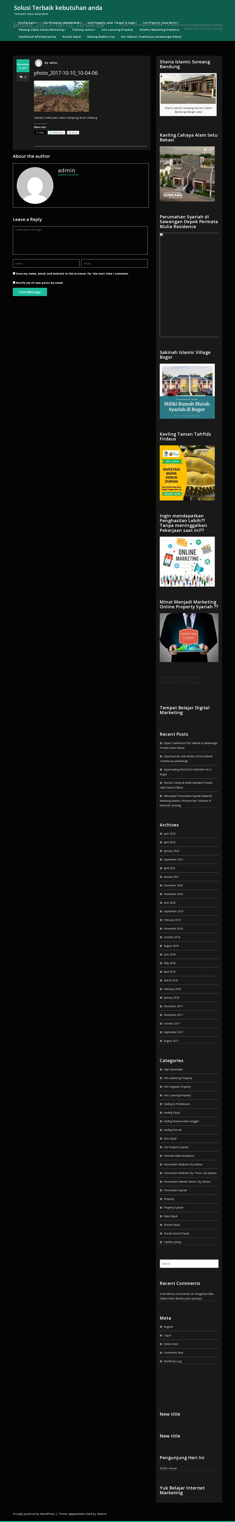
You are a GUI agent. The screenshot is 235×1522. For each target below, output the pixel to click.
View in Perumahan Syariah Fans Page (181, 679)
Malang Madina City (101, 36)
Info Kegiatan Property (177, 1086)
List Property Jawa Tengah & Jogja (111, 22)
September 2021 (173, 859)
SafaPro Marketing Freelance (159, 29)
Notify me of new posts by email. (39, 282)
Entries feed (171, 1344)
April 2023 (170, 842)
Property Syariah (173, 1207)
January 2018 (171, 997)
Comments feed (173, 1352)
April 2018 (170, 971)
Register (168, 1326)
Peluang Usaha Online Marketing (41, 29)
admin (53, 62)
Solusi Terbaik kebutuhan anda (58, 8)
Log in (167, 1335)
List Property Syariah (176, 1147)
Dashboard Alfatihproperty (37, 36)
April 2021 (170, 868)
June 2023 (170, 833)
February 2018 (172, 989)
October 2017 (172, 1023)
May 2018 (170, 963)
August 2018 (171, 946)
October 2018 (172, 937)
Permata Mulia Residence (179, 1155)
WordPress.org (172, 1361)
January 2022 (171, 851)
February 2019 (172, 920)
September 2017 (173, 1032)
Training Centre (83, 29)
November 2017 (173, 1015)
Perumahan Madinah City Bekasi (183, 1164)
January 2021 (171, 876)
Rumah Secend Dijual (176, 1233)
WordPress (47, 1514)
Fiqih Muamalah (173, 1069)
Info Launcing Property (117, 29)
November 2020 (173, 894)
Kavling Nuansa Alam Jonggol (181, 1121)
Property (169, 1199)
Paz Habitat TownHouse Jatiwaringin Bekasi (151, 36)
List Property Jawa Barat (160, 22)
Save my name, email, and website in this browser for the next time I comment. (72, 273)
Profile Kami (27, 22)
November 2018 (173, 928)
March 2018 (171, 980)
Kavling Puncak (173, 1130)
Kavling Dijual (172, 1112)
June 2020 (170, 902)
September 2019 (173, 911)
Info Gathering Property (178, 1078)
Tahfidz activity (173, 1242)
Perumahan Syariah (175, 1190)
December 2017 (173, 1006)
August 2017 (171, 1040)
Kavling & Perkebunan (177, 1104)
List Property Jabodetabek (62, 22)
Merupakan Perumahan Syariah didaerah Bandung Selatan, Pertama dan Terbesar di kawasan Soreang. (186, 800)
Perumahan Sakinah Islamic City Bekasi (187, 1181)
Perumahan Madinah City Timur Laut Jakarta (190, 1173)
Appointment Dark (80, 1514)
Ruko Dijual (170, 1216)
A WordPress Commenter (175, 1294)
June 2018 (170, 954)
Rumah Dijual (72, 36)
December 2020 (173, 885)
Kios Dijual (170, 1138)
